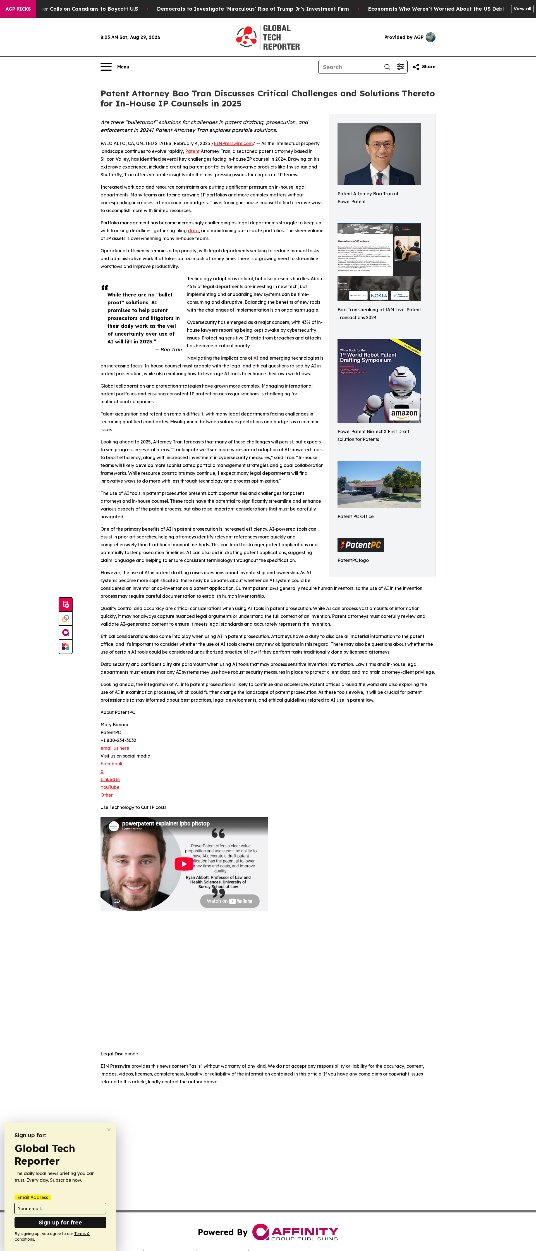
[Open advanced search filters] (400, 66)
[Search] (387, 66)
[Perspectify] (65, 619)
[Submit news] (65, 605)
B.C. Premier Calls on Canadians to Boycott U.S (77, 9)
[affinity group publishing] (65, 633)
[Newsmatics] (65, 647)
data (193, 230)
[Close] (109, 1129)
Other (106, 795)
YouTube (109, 787)
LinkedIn (110, 779)
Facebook (111, 763)
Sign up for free (60, 1222)
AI (256, 358)
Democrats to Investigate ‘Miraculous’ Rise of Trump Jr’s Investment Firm (253, 9)
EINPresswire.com (233, 143)
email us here (114, 748)
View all (522, 8)
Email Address (32, 1197)
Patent (192, 151)
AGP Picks (18, 9)
